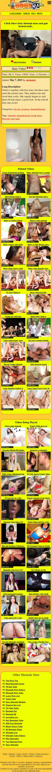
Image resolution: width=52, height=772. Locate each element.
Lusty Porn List (13, 696)
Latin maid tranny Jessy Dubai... (13, 341)
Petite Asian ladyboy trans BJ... (38, 522)
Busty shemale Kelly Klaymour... (38, 293)
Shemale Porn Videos (15, 690)
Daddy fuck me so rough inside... (38, 618)
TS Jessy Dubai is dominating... (13, 293)
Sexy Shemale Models (16, 702)
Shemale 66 (11, 714)
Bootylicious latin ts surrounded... (13, 197)
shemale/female (37, 109)
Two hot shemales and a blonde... (38, 197)
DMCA (19, 756)
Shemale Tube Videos (15, 736)
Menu (40, 13)
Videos (26, 13)
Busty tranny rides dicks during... (13, 245)
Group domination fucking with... (13, 173)
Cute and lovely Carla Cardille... (13, 618)
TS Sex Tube (11, 687)
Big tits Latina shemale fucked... (13, 364)
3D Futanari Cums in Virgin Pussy (38, 546)
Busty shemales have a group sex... (38, 173)
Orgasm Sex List (13, 705)
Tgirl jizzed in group (38, 364)
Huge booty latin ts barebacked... (38, 316)
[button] (26, 44)
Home (5, 754)
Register (12, 754)
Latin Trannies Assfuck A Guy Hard (13, 388)
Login (18, 754)
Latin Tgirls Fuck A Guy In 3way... (38, 388)
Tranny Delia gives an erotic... (38, 426)
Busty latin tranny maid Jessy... (13, 269)
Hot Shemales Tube (14, 720)
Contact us (39, 756)
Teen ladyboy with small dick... (38, 594)
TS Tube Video (12, 708)
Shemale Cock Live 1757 (13, 570)
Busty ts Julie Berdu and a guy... (38, 245)
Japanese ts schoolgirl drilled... (38, 450)
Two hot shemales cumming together (13, 642)
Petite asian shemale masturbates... (13, 426)
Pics (33, 13)
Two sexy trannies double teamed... (38, 341)
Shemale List (11, 733)
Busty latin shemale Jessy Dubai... (38, 269)
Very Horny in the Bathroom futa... (38, 570)
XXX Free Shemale (14, 723)
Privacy (12, 756)
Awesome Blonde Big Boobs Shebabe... (13, 450)
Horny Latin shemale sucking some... (38, 221)
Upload (31, 754)
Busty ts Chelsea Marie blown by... (13, 221)
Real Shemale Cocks (15, 684)
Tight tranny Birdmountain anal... (13, 474)
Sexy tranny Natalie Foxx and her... (38, 642)
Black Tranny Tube (14, 726)
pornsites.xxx (12, 717)
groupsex (25, 109)
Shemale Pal (11, 711)
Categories (15, 13)
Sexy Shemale (12, 745)
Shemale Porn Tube (14, 693)
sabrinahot (31, 80)
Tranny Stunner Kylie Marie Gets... (38, 498)
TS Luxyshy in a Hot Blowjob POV (13, 498)
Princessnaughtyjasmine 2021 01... (13, 594)
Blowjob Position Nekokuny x (13, 546)
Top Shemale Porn (14, 742)
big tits (17, 109)
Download (37, 62)
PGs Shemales (12, 739)
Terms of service (42, 754)
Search (24, 754)
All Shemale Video (14, 729)
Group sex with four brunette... (13, 316)
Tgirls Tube (11, 699)
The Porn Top (12, 681)
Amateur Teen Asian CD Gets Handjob (13, 522)
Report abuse (28, 756)
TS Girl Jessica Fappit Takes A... (38, 474)
